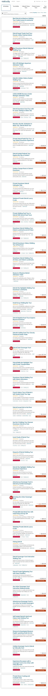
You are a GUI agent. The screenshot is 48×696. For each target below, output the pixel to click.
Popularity (35, 12)
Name (45, 12)
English (18, 1)
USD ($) (13, 1)
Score (39, 12)
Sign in (45, 1)
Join (42, 1)
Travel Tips (38, 1)
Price (42, 12)
